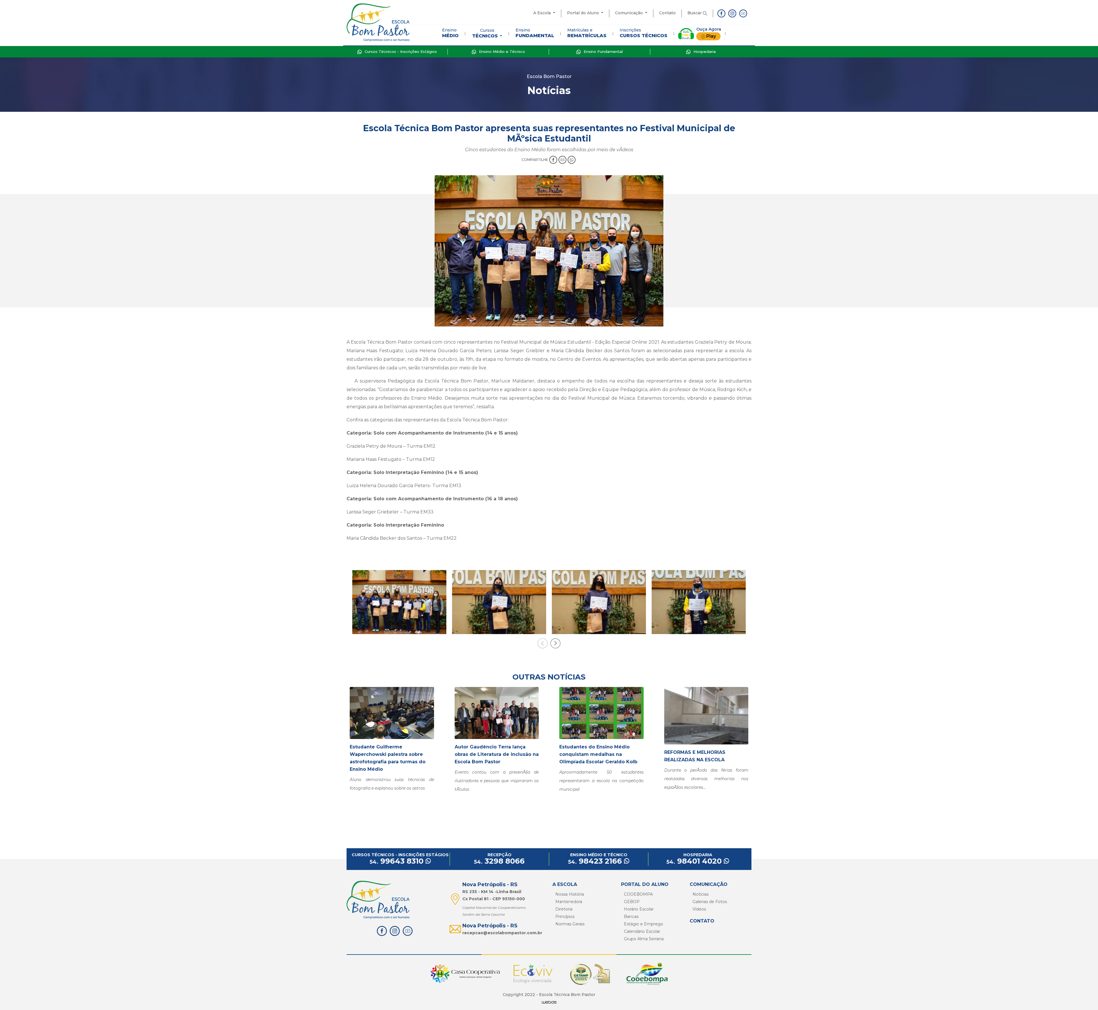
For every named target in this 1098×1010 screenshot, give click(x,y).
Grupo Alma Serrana (644, 938)
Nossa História (569, 894)
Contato (667, 12)
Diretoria (563, 909)
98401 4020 (695, 861)
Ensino (450, 32)
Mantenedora (568, 901)
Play (711, 36)
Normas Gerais (569, 924)
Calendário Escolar (642, 931)
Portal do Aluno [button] (583, 12)
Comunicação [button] (629, 12)
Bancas (631, 916)
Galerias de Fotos (710, 901)
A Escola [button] (542, 12)
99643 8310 (397, 861)
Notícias (701, 894)
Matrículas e (586, 32)
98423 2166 (596, 861)
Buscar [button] (695, 12)
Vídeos (699, 909)
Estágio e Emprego (643, 924)
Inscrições (643, 32)
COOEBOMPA (638, 894)
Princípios (564, 916)
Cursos (485, 33)
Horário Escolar (639, 909)
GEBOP (632, 901)
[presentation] (543, 643)
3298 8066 (499, 861)
